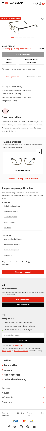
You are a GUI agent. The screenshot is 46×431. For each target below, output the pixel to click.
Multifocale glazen (11, 212)
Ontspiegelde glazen (12, 244)
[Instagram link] (21, 426)
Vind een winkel (23, 305)
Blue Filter (8, 255)
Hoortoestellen (11, 375)
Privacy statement (18, 345)
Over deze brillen (33, 77)
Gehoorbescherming (14, 379)
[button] (33, 3)
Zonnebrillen (10, 365)
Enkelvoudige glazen (12, 206)
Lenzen (7, 370)
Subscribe (23, 340)
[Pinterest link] (27, 426)
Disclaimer (20, 413)
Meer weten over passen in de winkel (23, 179)
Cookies (41, 413)
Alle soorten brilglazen (13, 239)
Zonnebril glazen (10, 217)
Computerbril (9, 222)
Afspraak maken (23, 300)
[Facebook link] (9, 426)
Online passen (9, 61)
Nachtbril (7, 228)
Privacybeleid (6, 351)
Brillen (6, 361)
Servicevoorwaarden (21, 351)
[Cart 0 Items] (40, 3)
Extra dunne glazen (11, 250)
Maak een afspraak (23, 272)
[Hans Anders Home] (15, 3)
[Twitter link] (14, 426)
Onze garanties (12, 77)
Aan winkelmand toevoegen (31, 61)
